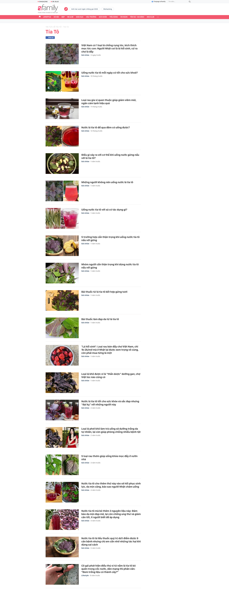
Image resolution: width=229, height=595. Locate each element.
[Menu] (158, 17)
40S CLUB (150, 17)
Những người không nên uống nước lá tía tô (107, 182)
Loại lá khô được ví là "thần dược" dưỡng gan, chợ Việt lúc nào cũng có (110, 375)
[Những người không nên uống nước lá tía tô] (62, 191)
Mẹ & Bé (70, 17)
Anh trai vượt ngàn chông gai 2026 (84, 9)
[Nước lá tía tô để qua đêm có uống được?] (62, 136)
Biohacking (108, 9)
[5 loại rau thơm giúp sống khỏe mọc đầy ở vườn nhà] (62, 464)
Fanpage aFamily (160, 1)
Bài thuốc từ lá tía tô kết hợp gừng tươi (104, 291)
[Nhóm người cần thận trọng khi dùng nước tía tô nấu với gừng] (62, 273)
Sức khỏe (103, 17)
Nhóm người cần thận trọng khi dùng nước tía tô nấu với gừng (110, 266)
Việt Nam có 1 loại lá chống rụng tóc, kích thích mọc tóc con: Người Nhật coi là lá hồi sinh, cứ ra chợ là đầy (109, 48)
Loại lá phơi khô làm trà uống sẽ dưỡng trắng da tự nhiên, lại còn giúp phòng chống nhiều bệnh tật (111, 430)
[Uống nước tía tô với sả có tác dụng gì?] (62, 218)
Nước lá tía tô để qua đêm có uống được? (105, 127)
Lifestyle (47, 17)
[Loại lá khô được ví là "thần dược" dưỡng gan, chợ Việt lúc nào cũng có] (62, 382)
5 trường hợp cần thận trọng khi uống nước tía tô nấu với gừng (110, 238)
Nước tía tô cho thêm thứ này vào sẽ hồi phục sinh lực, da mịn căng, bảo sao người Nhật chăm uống (111, 485)
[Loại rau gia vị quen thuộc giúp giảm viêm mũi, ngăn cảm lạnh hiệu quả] (62, 108)
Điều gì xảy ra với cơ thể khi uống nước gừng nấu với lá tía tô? (110, 156)
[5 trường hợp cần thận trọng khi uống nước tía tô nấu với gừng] (62, 245)
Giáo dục (79, 17)
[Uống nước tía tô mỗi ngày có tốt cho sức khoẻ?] (62, 81)
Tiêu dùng (113, 17)
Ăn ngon (123, 17)
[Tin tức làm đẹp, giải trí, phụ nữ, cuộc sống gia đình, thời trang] (48, 9)
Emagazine (43, 2)
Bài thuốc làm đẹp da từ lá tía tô (100, 319)
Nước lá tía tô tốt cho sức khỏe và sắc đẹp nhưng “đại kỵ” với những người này (110, 403)
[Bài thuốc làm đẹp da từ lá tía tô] (62, 328)
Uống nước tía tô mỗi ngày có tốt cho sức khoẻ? (109, 72)
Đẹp (63, 17)
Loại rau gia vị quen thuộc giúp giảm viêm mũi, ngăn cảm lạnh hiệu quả (108, 101)
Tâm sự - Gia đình (137, 17)
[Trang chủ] (40, 17)
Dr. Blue (55, 2)
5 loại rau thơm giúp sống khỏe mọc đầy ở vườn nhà (109, 457)
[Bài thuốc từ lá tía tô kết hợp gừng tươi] (62, 300)
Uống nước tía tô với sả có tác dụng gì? (104, 209)
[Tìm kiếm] (189, 1)
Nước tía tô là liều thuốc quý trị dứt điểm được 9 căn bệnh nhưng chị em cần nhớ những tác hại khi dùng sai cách (111, 541)
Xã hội (56, 17)
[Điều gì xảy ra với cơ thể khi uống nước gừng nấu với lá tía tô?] (62, 163)
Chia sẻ (50, 38)
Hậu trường (91, 17)
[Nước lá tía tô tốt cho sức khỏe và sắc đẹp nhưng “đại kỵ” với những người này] (62, 410)
